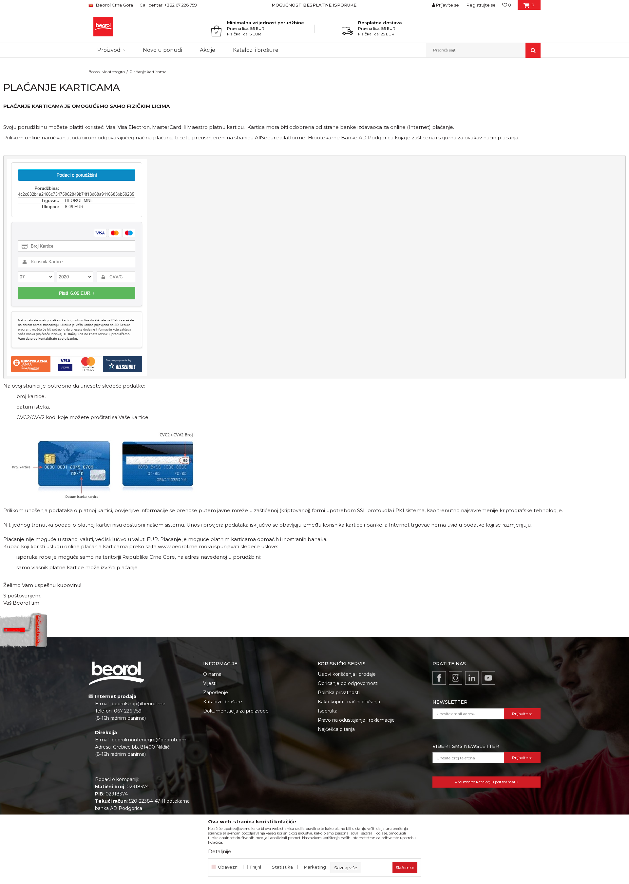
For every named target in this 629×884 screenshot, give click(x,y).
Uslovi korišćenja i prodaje (347, 674)
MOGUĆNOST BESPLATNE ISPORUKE (314, 5)
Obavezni (228, 867)
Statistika (282, 867)
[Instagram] (455, 678)
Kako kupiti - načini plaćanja (349, 702)
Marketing (315, 867)
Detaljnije (219, 851)
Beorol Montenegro (106, 71)
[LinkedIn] (472, 678)
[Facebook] (439, 678)
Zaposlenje (215, 692)
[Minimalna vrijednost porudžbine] (218, 31)
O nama (212, 674)
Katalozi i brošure (222, 702)
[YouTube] (488, 678)
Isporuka (327, 711)
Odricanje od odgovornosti (348, 683)
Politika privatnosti (339, 692)
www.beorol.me (178, 546)
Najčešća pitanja (336, 729)
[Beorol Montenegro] (103, 26)
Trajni (255, 867)
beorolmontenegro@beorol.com (149, 740)
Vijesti (210, 683)
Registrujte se (481, 5)
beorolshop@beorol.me (138, 704)
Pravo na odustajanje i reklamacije (356, 720)
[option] (314, 5)
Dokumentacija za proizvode (236, 711)
